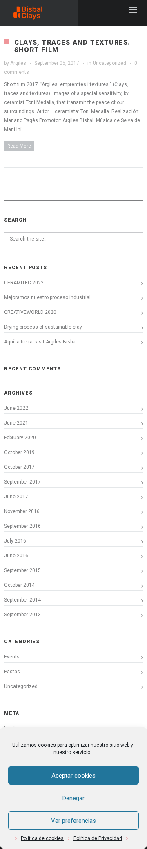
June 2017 (16, 496)
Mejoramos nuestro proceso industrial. (48, 297)
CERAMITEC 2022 (24, 283)
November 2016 (22, 511)
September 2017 (22, 482)
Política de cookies (42, 838)
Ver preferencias (73, 820)
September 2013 (22, 614)
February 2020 (20, 437)
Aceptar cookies (73, 775)
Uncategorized (109, 63)
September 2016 (22, 526)
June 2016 (16, 555)
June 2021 (16, 423)
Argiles (18, 63)
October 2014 (19, 585)
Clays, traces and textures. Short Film (72, 46)
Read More (19, 146)
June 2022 (16, 408)
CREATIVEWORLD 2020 (30, 312)
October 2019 (19, 452)
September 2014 (22, 600)
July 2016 (15, 541)
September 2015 (22, 570)
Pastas (12, 671)
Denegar (73, 798)
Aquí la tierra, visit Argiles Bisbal (40, 342)
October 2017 (19, 467)
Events (12, 657)
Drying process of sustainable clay (43, 327)
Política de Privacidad (98, 838)
